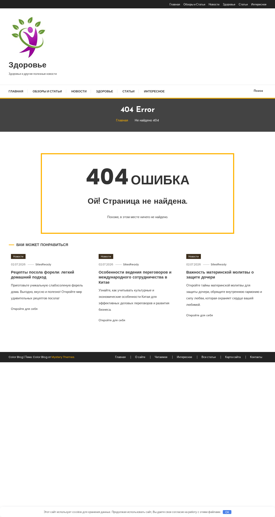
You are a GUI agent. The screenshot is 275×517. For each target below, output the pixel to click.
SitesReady (43, 264)
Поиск (258, 91)
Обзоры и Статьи (194, 4)
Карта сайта (233, 357)
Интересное (258, 4)
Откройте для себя (24, 309)
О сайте (140, 357)
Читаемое (161, 357)
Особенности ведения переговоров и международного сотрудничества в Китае (135, 278)
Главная (175, 4)
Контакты (256, 357)
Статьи (243, 4)
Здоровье (229, 4)
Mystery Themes (63, 357)
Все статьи (209, 357)
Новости (214, 4)
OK (227, 512)
